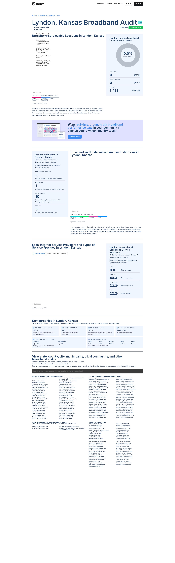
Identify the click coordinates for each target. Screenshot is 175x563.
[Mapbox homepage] (37, 92)
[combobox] (87, 371)
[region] (68, 66)
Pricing (109, 3)
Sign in (128, 3)
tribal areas (69, 362)
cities (53, 362)
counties (58, 362)
